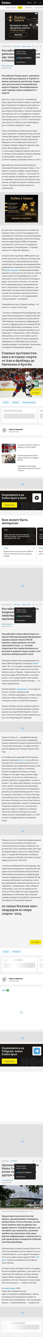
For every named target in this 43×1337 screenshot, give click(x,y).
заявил (35, 664)
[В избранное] (40, 46)
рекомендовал (12, 270)
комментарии (9, 1321)
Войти (29, 3)
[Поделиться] (37, 46)
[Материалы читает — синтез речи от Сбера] (33, 46)
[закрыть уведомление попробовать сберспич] (33, 52)
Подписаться (9, 505)
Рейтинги (28, 7)
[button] (40, 2)
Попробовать (20, 62)
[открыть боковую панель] (35, 2)
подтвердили (22, 689)
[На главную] (6, 3)
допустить (22, 760)
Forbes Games (13, 7)
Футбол (6, 549)
